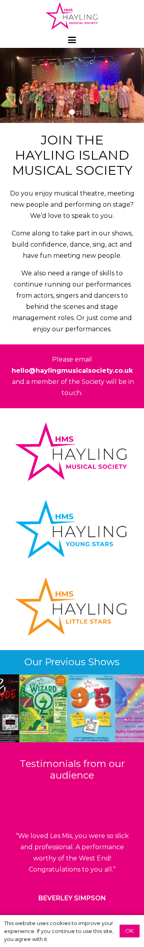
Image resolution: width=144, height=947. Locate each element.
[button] (72, 40)
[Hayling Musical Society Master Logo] (72, 16)
